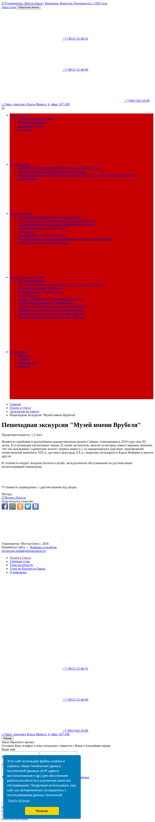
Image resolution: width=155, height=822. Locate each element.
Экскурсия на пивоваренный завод (42, 228)
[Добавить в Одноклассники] (20, 506)
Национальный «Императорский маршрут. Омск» (52, 171)
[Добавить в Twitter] (28, 506)
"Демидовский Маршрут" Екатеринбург (45, 302)
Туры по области (21, 213)
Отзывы (23, 359)
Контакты (24, 355)
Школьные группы (31, 126)
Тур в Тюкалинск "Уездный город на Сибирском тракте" (57, 220)
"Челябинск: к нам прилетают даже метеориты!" (51, 310)
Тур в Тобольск (28, 295)
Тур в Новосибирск (31, 281)
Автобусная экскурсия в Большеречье (44, 242)
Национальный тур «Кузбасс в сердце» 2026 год (51, 317)
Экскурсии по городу (32, 122)
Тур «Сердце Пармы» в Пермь (39, 288)
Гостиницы (25, 129)
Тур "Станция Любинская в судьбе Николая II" (50, 217)
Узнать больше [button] (19, 800)
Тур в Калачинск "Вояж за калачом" (42, 235)
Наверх (7, 738)
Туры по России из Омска (27, 277)
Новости (24, 366)
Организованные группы (35, 119)
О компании (18, 351)
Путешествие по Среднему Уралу (41, 291)
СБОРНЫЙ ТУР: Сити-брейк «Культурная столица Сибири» (60, 168)
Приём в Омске (20, 115)
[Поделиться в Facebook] (5, 506)
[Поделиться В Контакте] (35, 506)
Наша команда (28, 362)
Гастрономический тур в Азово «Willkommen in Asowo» (56, 224)
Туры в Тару (26, 231)
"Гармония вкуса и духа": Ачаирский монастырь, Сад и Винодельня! (65, 239)
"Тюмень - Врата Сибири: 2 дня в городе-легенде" (52, 306)
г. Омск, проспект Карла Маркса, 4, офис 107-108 (35, 104)
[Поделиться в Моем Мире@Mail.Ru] (12, 506)
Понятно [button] (42, 811)
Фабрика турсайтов (43, 547)
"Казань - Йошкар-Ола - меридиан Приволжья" (50, 299)
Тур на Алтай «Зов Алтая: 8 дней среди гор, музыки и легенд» (61, 284)
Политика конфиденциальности (24, 551)
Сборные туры (20, 164)
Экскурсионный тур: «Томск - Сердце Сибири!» (51, 313)
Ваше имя (8, 749)
